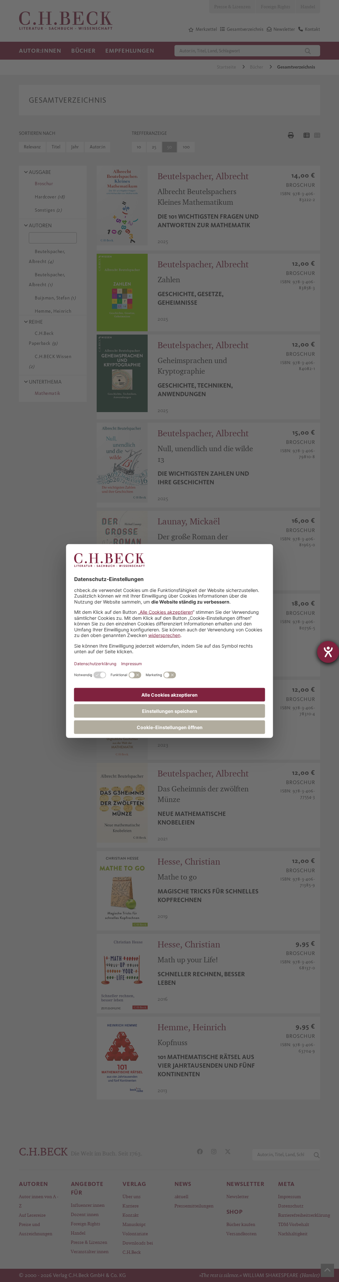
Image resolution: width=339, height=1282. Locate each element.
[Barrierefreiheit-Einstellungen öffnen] (328, 652)
